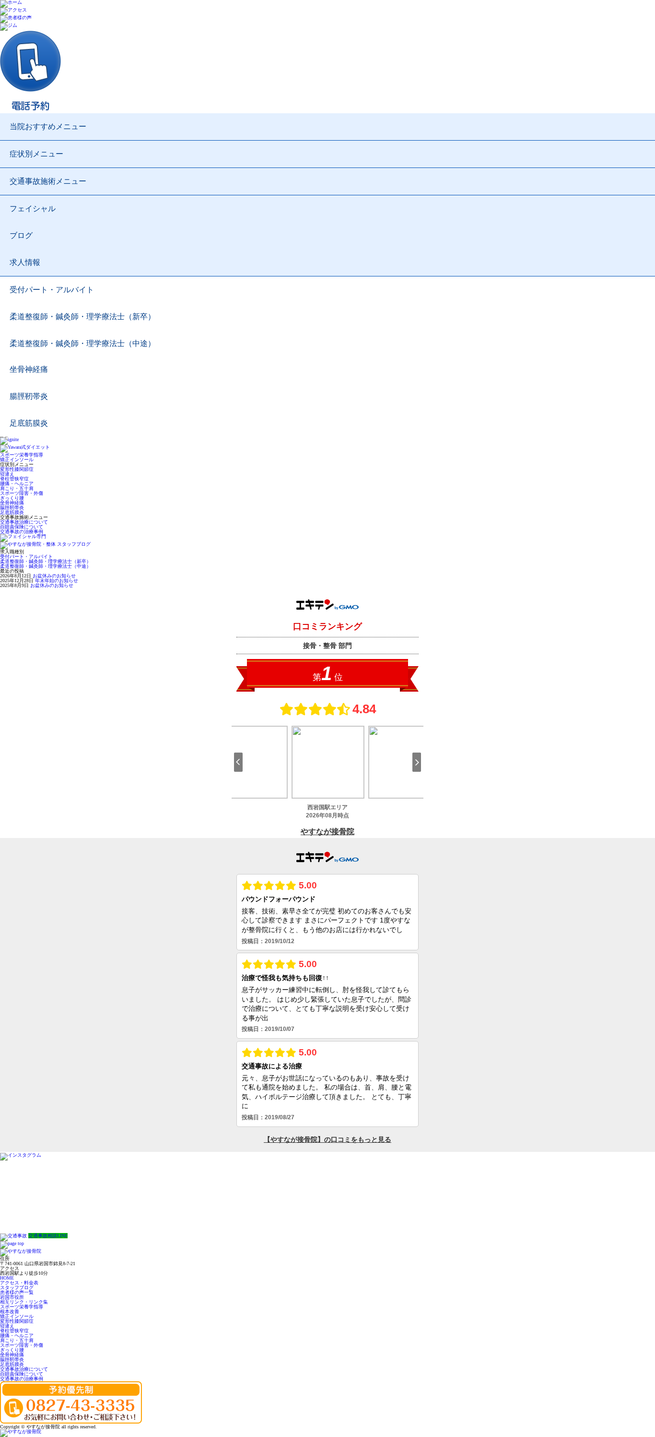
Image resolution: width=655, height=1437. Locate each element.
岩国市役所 (12, 1297)
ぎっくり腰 (12, 498)
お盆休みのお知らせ (54, 575)
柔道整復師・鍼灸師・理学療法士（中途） (82, 343)
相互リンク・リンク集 (24, 1302)
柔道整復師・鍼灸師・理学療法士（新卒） (82, 316)
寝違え (7, 474)
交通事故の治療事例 (21, 531)
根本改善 (9, 1311)
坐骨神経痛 (29, 369)
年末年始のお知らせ (56, 580)
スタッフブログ (17, 1287)
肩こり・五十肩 (17, 488)
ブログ (21, 235)
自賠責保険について (21, 526)
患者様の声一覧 (17, 1292)
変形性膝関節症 (17, 469)
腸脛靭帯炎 (29, 396)
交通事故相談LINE (48, 1235)
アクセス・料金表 (19, 1282)
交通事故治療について (24, 522)
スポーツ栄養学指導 (21, 454)
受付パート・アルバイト (52, 290)
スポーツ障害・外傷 (21, 493)
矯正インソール (17, 459)
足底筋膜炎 (29, 423)
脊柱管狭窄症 (14, 478)
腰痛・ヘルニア (17, 483)
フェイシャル (33, 208)
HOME (7, 1278)
